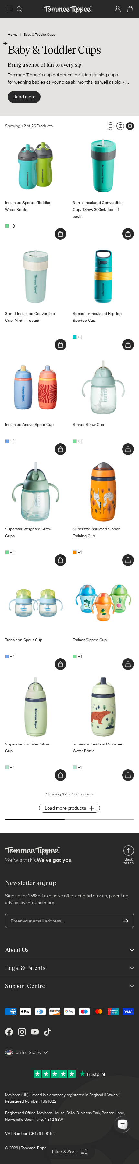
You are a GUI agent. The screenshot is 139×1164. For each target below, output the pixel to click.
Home (12, 35)
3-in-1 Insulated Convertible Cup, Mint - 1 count (33, 253)
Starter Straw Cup (91, 360)
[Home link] (68, 9)
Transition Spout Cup (26, 575)
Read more (24, 96)
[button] (8, 9)
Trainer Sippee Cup (92, 575)
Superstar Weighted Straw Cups (32, 468)
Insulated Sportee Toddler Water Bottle (31, 142)
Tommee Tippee (35, 1148)
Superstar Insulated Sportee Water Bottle (101, 683)
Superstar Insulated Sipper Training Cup (99, 468)
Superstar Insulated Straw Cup (31, 683)
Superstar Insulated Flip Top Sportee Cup (100, 253)
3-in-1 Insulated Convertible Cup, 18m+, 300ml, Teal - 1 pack (101, 145)
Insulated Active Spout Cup (32, 360)
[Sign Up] (125, 921)
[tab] (12, 186)
